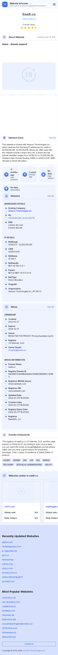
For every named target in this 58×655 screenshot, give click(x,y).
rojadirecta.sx (9, 606)
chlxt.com (9, 506)
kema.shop (7, 559)
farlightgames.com (11, 546)
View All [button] (52, 138)
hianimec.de (8, 615)
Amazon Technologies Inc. (20, 211)
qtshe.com (7, 542)
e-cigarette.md (9, 550)
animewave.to (9, 632)
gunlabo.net (8, 581)
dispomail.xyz (9, 636)
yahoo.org (7, 564)
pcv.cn (5, 555)
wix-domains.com (11, 602)
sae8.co (47, 147)
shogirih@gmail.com (17, 350)
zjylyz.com (7, 568)
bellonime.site (9, 619)
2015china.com (9, 628)
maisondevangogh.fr (12, 577)
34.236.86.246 (14, 218)
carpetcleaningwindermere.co (17, 623)
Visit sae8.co (29, 18)
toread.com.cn (9, 572)
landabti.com (8, 610)
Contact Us (29, 644)
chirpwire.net (9, 597)
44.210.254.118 (28, 218)
